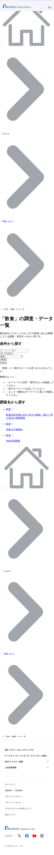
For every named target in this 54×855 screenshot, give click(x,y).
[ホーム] (27, 45)
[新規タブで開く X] (19, 836)
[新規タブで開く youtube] (34, 836)
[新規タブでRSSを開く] (3, 363)
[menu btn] (49, 7)
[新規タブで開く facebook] (27, 836)
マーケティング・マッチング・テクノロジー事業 (25, 755)
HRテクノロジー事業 (14, 761)
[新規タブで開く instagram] (42, 836)
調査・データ (8, 221)
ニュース (6, 133)
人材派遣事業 (10, 767)
